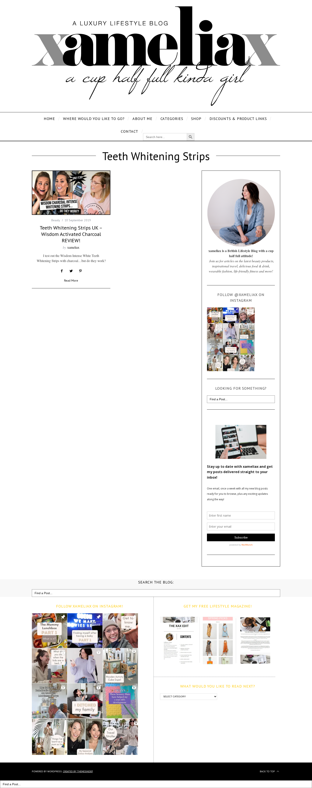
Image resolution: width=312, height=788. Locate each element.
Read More (71, 280)
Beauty (55, 220)
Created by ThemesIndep (78, 771)
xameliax (73, 247)
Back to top (267, 771)
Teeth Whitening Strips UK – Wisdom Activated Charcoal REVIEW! (71, 234)
